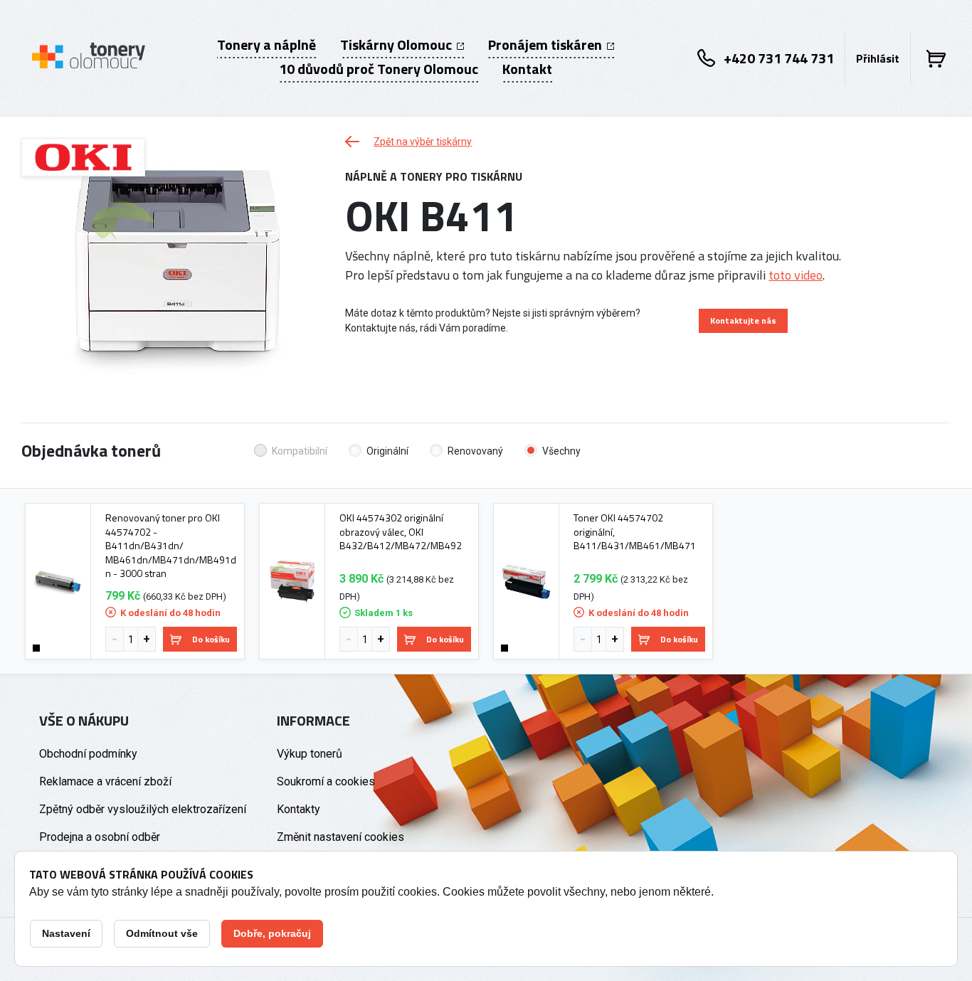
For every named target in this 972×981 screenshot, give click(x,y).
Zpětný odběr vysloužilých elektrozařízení (142, 809)
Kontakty (298, 809)
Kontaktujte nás (743, 320)
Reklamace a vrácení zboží (105, 781)
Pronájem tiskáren (546, 44)
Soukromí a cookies (326, 781)
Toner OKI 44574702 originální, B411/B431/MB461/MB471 (635, 532)
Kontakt (527, 69)
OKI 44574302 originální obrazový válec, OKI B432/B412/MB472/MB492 (400, 532)
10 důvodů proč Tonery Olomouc (378, 69)
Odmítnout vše (162, 933)
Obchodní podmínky (88, 753)
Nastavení (66, 933)
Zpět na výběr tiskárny (423, 141)
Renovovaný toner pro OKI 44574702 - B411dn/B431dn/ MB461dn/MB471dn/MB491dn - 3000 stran (170, 545)
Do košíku (211, 639)
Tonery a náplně (266, 44)
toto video (795, 275)
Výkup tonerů (309, 753)
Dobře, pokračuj (272, 933)
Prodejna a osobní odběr (99, 837)
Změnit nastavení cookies (340, 837)
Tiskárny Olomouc (397, 44)
